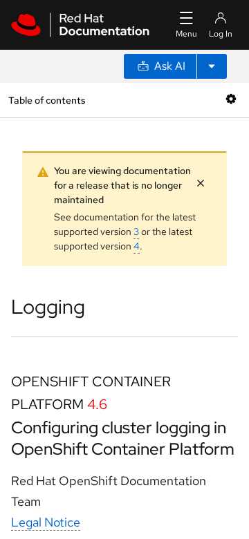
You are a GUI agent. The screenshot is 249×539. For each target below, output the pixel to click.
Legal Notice (45, 522)
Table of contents (47, 99)
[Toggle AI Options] (211, 66)
